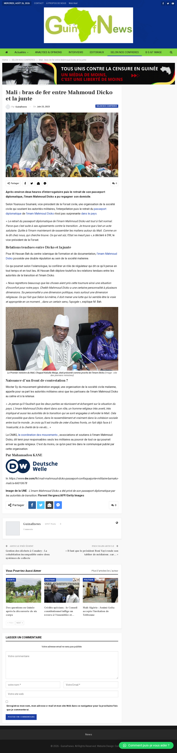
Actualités (20, 52)
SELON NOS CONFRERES (125, 52)
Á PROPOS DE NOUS (56, 3)
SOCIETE (11, 580)
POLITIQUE (50, 580)
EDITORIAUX (97, 52)
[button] (146, 745)
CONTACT (39, 3)
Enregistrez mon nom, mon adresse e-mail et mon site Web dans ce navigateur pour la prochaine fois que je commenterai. (62, 708)
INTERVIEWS (76, 52)
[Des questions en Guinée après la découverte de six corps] (23, 590)
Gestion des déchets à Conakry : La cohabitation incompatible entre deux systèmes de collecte (28, 554)
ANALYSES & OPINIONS (48, 52)
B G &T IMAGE (154, 52)
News (88, 734)
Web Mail (73, 3)
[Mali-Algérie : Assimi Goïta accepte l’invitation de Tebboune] (100, 590)
